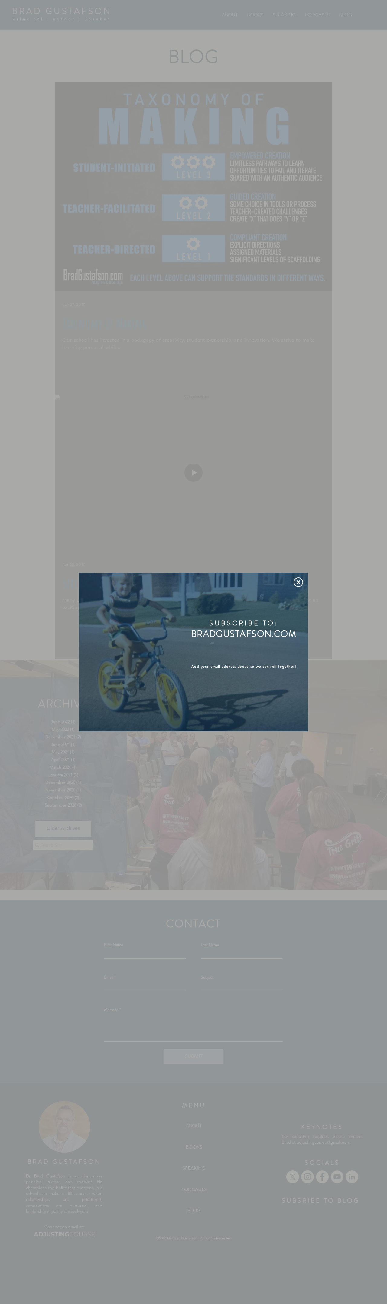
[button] (298, 582)
